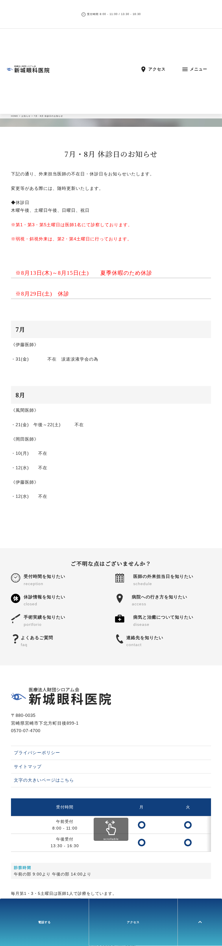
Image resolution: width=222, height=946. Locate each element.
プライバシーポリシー (37, 752)
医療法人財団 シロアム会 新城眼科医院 (69, 69)
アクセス (133, 922)
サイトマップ (28, 766)
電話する (44, 922)
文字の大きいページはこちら (44, 780)
